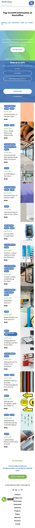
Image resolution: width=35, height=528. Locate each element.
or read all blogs (17, 96)
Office (7, 108)
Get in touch (17, 49)
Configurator (17, 498)
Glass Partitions (10, 146)
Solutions (17, 507)
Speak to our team (17, 476)
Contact (18, 494)
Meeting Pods (9, 225)
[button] (4, 499)
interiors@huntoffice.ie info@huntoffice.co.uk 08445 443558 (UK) (17, 468)
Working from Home (9, 334)
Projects (17, 511)
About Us (17, 517)
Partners (17, 521)
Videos (17, 514)
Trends (17, 524)
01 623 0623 (17, 461)
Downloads (17, 504)
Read (6, 119)
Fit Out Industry (10, 106)
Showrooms (17, 501)
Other (12, 108)
